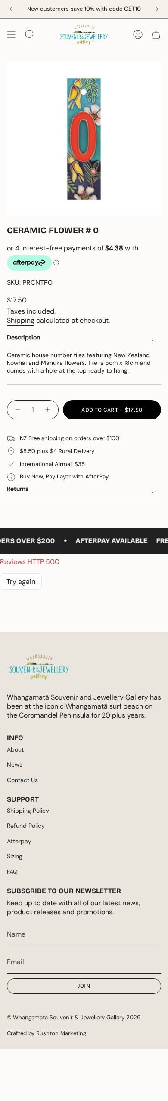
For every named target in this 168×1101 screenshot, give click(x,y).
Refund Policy (26, 826)
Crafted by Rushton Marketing (46, 1033)
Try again (20, 581)
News (14, 764)
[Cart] (156, 34)
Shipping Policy (28, 810)
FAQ (12, 872)
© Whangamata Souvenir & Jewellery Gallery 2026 (73, 1017)
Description (23, 337)
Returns (17, 489)
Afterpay (19, 841)
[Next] (157, 9)
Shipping (20, 320)
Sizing (14, 856)
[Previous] (11, 9)
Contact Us (22, 780)
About (15, 749)
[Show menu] (11, 34)
